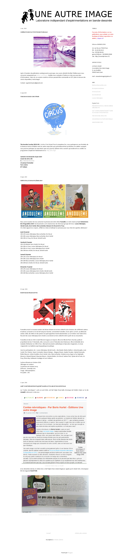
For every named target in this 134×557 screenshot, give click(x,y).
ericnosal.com (96, 92)
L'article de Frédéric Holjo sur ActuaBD (54, 465)
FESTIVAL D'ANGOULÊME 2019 (31, 180)
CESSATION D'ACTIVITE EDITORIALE (34, 32)
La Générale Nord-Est (28, 161)
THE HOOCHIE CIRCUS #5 (29, 96)
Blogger (70, 553)
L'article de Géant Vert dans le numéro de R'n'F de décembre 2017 (55, 514)
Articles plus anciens (81, 533)
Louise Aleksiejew (97, 98)
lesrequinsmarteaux (98, 88)
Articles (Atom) (58, 540)
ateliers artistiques (42, 75)
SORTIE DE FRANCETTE (28, 293)
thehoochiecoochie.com (99, 85)
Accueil (48, 533)
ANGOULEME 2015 (97, 122)
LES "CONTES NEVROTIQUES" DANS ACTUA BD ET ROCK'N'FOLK (43, 386)
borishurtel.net (96, 95)
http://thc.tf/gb (51, 150)
